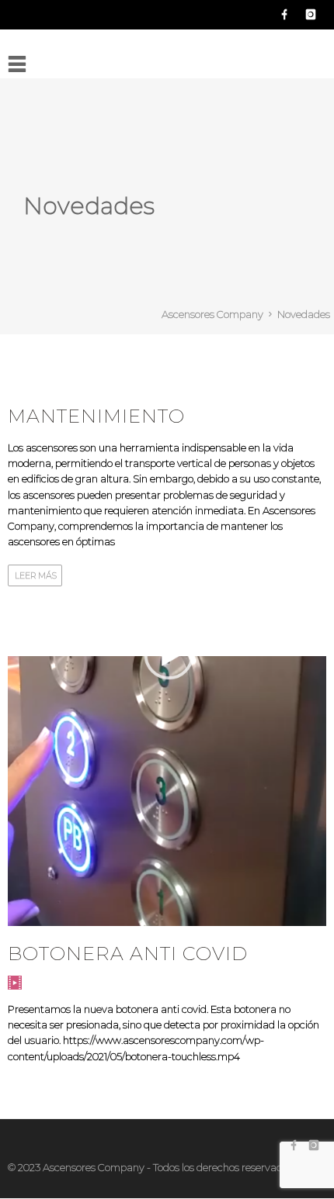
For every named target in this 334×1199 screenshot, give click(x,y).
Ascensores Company (212, 314)
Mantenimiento (96, 416)
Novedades (303, 314)
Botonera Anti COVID (128, 953)
